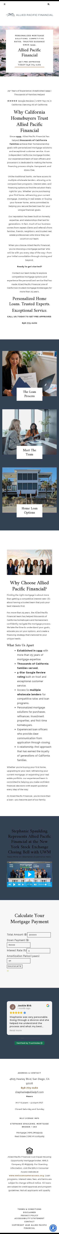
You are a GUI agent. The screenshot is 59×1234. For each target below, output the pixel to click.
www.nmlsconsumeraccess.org (26, 1175)
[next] (55, 49)
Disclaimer (29, 1212)
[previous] (4, 49)
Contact (29, 1222)
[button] (5, 4)
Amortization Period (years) (23, 956)
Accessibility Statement (30, 1218)
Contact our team (21, 273)
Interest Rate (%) (17, 950)
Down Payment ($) (18, 940)
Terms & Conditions (30, 1209)
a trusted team (28, 602)
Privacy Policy (29, 1215)
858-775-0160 (29, 1087)
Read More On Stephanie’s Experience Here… (29, 857)
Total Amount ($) (17, 934)
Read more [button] (16, 1030)
